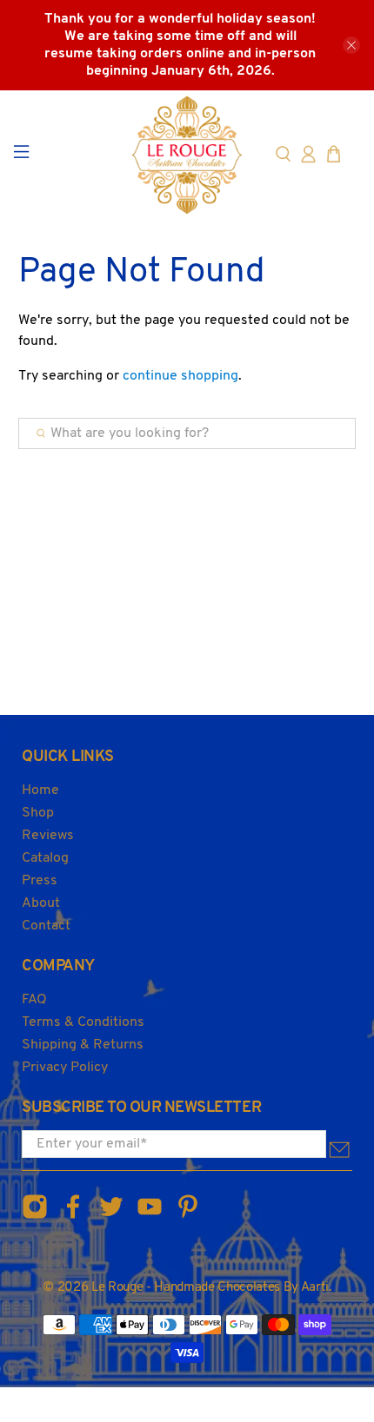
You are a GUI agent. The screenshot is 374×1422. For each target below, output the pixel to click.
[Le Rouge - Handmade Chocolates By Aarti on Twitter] (111, 1216)
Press (39, 881)
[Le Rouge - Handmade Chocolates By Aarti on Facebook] (73, 1216)
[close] (351, 45)
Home (40, 790)
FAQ (34, 1000)
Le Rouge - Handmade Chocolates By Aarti (210, 1287)
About (41, 903)
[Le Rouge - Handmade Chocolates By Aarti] (187, 155)
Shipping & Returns (83, 1045)
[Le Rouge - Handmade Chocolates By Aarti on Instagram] (35, 1216)
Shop (38, 813)
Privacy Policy (65, 1068)
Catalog (45, 858)
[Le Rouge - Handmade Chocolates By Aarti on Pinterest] (188, 1216)
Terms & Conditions (83, 1022)
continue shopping (180, 376)
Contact (46, 926)
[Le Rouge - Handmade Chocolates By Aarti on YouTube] (150, 1216)
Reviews (48, 836)
